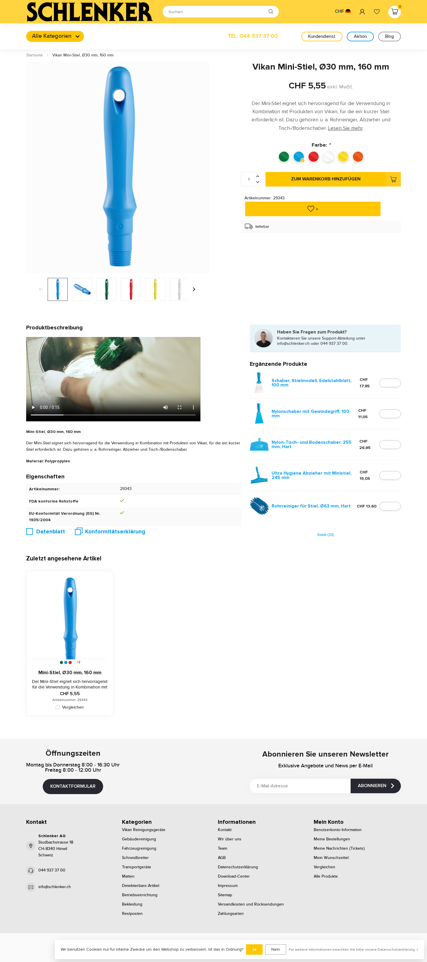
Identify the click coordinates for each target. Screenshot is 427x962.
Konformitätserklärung (115, 531)
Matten (128, 876)
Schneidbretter (135, 857)
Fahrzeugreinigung (139, 848)
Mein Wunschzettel (331, 857)
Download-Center (234, 876)
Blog (389, 36)
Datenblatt (50, 531)
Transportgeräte (136, 867)
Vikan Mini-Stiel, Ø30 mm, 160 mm (83, 55)
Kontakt (225, 830)
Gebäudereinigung (139, 839)
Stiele (325, 535)
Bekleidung (132, 904)
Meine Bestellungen (332, 839)
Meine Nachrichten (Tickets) (339, 848)
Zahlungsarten (231, 913)
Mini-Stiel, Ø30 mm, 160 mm (69, 673)
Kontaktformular (73, 786)
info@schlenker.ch (54, 887)
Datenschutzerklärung (238, 867)
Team (222, 848)
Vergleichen (73, 707)
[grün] (61, 662)
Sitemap (225, 895)
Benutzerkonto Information (338, 830)
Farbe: (321, 145)
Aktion (360, 36)
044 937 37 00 (51, 870)
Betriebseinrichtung (139, 895)
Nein (275, 949)
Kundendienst (322, 36)
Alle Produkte (326, 876)
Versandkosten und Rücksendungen (251, 904)
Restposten (132, 913)
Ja (254, 949)
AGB (222, 857)
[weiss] (74, 662)
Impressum (228, 885)
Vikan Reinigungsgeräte (143, 830)
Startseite (34, 55)
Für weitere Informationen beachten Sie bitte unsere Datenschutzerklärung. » (353, 949)
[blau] (65, 662)
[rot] (70, 662)
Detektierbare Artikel (140, 885)
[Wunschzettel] (377, 11)
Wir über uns (229, 839)
